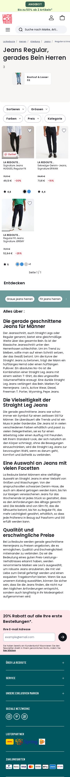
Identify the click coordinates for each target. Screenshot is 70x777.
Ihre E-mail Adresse (17, 629)
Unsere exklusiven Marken (22, 693)
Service (10, 678)
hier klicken (9, 650)
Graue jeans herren (20, 299)
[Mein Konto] (51, 17)
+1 (29, 264)
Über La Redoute (16, 662)
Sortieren (13, 109)
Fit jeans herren (50, 299)
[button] (62, 17)
